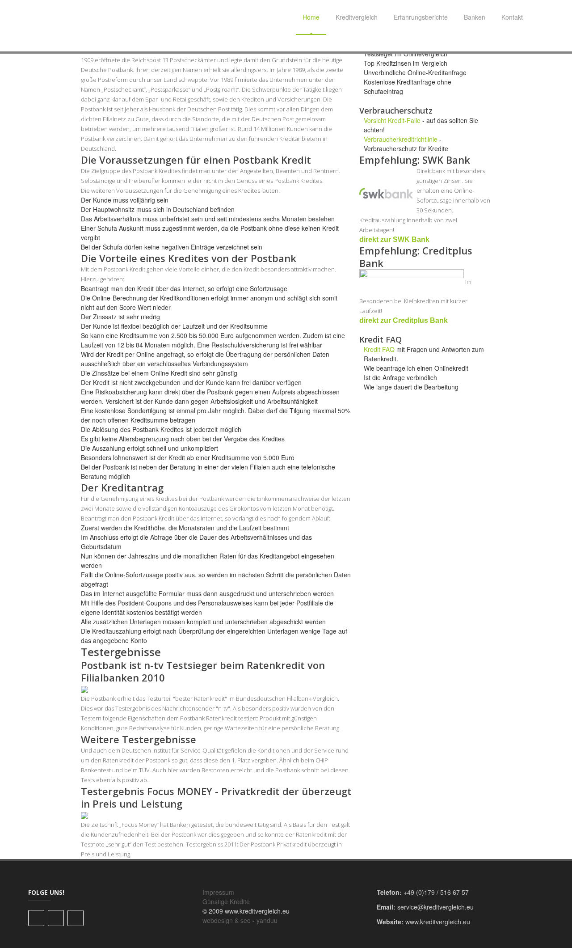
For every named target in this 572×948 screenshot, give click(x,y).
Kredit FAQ (379, 349)
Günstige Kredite (226, 901)
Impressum (218, 892)
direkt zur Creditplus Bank (403, 320)
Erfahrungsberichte (421, 17)
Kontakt (512, 17)
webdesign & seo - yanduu (240, 920)
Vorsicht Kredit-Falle (392, 120)
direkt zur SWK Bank (394, 239)
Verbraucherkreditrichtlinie (400, 139)
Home (311, 17)
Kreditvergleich (357, 17)
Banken (474, 17)
